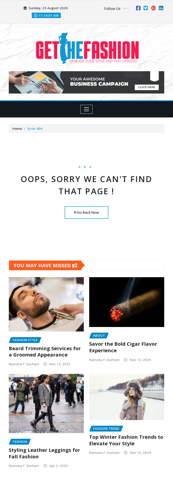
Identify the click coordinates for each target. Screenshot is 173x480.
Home (17, 128)
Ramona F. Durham (24, 364)
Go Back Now (88, 212)
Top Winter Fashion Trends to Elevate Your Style (126, 440)
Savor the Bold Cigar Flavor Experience (123, 347)
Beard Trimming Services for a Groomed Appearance (45, 351)
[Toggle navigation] (86, 109)
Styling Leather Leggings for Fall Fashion (44, 453)
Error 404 (34, 128)
